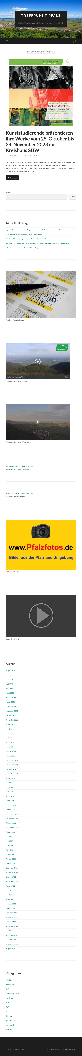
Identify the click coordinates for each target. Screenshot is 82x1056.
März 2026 (10, 693)
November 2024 (12, 765)
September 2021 (12, 926)
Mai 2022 (9, 899)
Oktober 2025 (11, 715)
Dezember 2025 (12, 706)
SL (6, 1011)
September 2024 (12, 774)
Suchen (8, 192)
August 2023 (10, 832)
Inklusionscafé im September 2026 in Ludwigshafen (24, 248)
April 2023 (10, 850)
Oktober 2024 (11, 769)
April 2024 (10, 796)
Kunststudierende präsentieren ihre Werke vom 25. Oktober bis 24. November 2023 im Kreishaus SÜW (40, 141)
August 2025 (10, 724)
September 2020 (12, 935)
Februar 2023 (11, 859)
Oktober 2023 (11, 823)
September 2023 (12, 827)
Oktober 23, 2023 (13, 156)
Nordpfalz (9, 998)
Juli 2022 (9, 890)
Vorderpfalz (10, 1025)
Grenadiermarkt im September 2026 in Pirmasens (24, 234)
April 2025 (10, 742)
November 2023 (12, 819)
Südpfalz (9, 1016)
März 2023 (10, 854)
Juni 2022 (9, 895)
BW (7, 989)
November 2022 (12, 872)
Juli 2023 (9, 836)
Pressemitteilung (31, 156)
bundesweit (10, 984)
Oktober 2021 (11, 922)
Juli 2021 (9, 931)
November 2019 (12, 944)
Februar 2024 (11, 805)
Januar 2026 (10, 702)
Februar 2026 (11, 697)
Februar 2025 (11, 751)
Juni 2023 (9, 841)
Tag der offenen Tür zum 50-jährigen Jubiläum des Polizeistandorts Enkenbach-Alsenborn (38, 230)
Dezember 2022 (12, 868)
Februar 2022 (11, 904)
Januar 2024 (10, 810)
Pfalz (7, 1002)
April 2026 (10, 688)
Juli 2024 (9, 783)
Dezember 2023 (12, 814)
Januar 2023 (10, 863)
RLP (7, 1007)
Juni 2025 (9, 733)
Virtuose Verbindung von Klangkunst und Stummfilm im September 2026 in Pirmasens (37, 243)
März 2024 (10, 801)
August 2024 (10, 778)
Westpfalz (9, 1029)
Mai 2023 (9, 845)
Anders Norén (62, 1049)
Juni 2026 (9, 679)
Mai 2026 (9, 684)
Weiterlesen (12, 178)
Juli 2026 (9, 675)
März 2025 (10, 747)
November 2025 (12, 711)
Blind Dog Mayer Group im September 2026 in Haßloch (26, 239)
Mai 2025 (9, 738)
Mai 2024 (9, 792)
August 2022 (10, 886)
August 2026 (10, 670)
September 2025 (12, 720)
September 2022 (12, 881)
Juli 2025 (9, 729)
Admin (8, 980)
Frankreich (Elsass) (13, 993)
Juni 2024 (9, 787)
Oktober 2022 (11, 877)
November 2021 (12, 917)
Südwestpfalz (11, 1020)
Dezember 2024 (12, 760)
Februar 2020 (11, 940)
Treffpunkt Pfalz (41, 16)
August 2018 (10, 949)
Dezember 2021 (12, 913)
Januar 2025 (10, 756)
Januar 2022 (10, 908)
